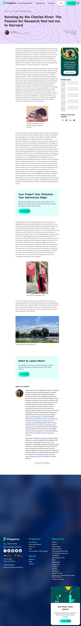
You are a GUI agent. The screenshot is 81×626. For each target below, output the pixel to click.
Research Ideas (57, 549)
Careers (31, 564)
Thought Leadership (58, 579)
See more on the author (42, 463)
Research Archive (57, 573)
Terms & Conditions (9, 561)
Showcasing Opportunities (60, 551)
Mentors (54, 544)
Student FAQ (56, 562)
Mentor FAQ (55, 564)
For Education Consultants (60, 553)
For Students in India (58, 557)
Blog (53, 560)
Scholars (54, 566)
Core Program (33, 542)
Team (30, 561)
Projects (54, 542)
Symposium (55, 571)
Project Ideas (56, 546)
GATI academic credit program (38, 551)
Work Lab (32, 546)
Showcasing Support (35, 544)
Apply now (71, 3)
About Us (31, 559)
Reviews (54, 569)
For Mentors (55, 555)
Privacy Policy (7, 559)
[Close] (77, 589)
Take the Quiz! (69, 72)
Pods (30, 549)
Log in (61, 3)
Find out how (65, 621)
